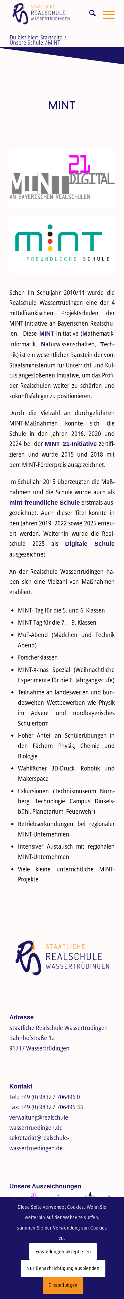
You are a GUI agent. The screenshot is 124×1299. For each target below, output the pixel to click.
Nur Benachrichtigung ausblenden (63, 1268)
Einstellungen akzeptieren (63, 1251)
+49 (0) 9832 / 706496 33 (52, 1107)
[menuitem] (89, 14)
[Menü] (105, 14)
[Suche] (89, 14)
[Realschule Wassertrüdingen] (51, 14)
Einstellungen (63, 1285)
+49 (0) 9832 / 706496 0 (50, 1097)
